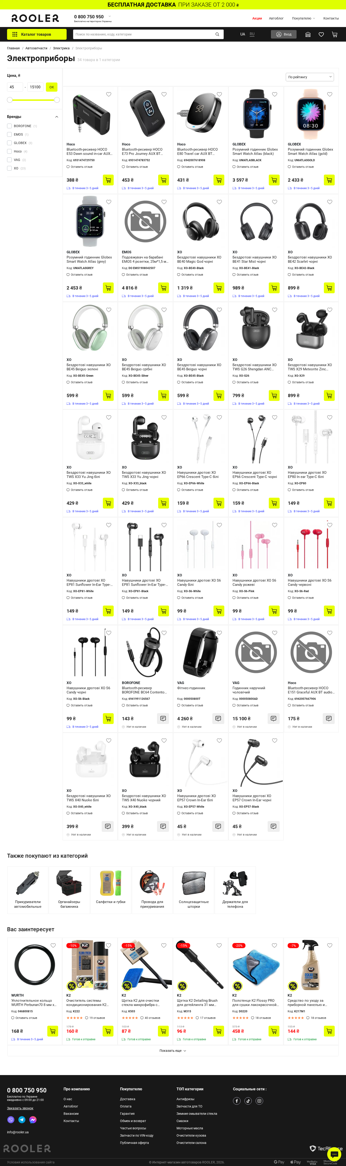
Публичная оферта (134, 1143)
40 (152, 1018)
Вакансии (71, 1113)
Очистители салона (191, 1143)
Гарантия (127, 1113)
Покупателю (301, 18)
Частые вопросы (133, 1128)
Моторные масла (190, 1128)
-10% (72, 945)
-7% (293, 945)
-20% (238, 945)
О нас (68, 1099)
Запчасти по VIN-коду (136, 1135)
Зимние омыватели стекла (197, 1113)
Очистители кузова (191, 1135)
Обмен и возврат (133, 1121)
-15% (128, 945)
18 (263, 1018)
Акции (257, 18)
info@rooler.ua (18, 1132)
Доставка (127, 1099)
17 (208, 1018)
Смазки (182, 1121)
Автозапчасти (36, 48)
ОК (51, 87)
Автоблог (276, 18)
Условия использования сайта (31, 1162)
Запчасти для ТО (189, 1106)
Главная (13, 48)
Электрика (61, 48)
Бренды (14, 116)
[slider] (9, 100)
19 (97, 1018)
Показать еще (170, 1051)
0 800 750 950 (27, 1090)
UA (242, 34)
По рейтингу (297, 77)
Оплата (126, 1106)
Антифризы (185, 1099)
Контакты (331, 18)
